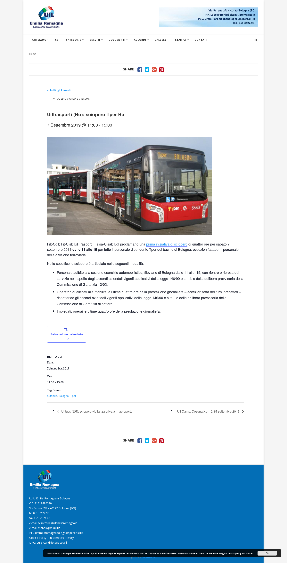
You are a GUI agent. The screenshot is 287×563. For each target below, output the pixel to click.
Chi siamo (39, 39)
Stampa (180, 39)
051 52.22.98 (41, 513)
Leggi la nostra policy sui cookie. (236, 553)
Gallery (161, 39)
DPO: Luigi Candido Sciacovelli (48, 542)
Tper (73, 396)
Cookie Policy (37, 538)
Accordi (140, 39)
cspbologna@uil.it (49, 528)
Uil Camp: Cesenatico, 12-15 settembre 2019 (208, 411)
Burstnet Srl (149, 557)
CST (57, 39)
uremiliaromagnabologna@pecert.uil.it (59, 533)
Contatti (202, 39)
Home (32, 54)
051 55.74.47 (42, 518)
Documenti (117, 39)
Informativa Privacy (61, 538)
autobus (52, 396)
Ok (267, 553)
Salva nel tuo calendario (67, 334)
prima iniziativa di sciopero (166, 243)
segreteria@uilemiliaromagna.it (57, 523)
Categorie (73, 39)
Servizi (95, 39)
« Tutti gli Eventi (58, 90)
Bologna (64, 396)
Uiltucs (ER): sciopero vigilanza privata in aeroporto (96, 411)
